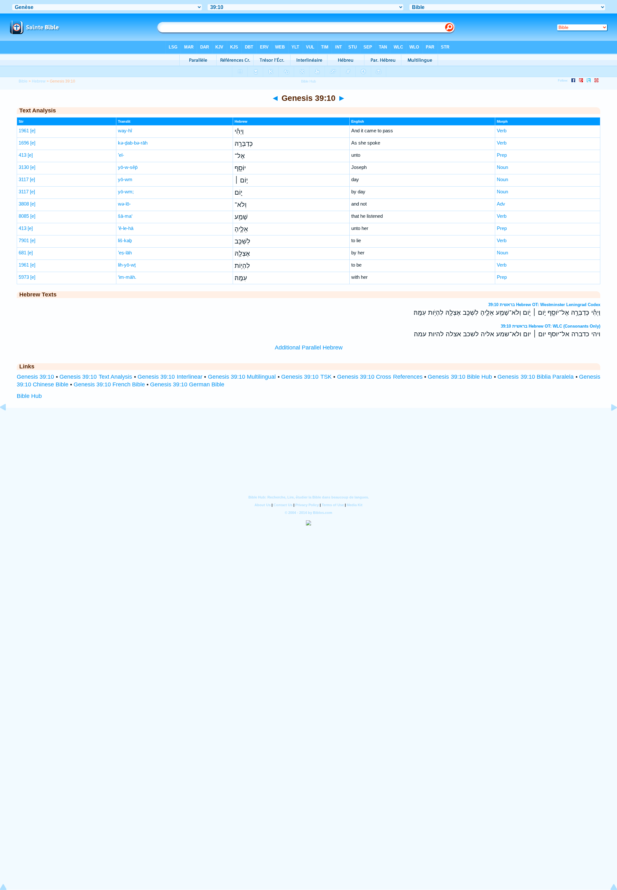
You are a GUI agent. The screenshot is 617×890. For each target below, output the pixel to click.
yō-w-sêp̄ (128, 167)
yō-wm (125, 179)
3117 (24, 179)
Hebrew (39, 81)
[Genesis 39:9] (8, 422)
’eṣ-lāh (125, 252)
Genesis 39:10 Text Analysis (95, 377)
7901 (24, 240)
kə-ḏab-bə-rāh (133, 142)
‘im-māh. (127, 277)
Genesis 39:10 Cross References (380, 377)
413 (22, 155)
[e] (32, 130)
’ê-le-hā (125, 228)
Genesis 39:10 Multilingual (242, 377)
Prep (502, 155)
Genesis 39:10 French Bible (109, 384)
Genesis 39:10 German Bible (187, 384)
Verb (501, 130)
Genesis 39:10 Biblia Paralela (535, 377)
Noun (502, 167)
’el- (121, 155)
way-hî (125, 130)
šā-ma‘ (125, 216)
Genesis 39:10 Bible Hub (460, 377)
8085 (24, 216)
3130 (24, 167)
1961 (24, 130)
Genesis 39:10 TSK (306, 377)
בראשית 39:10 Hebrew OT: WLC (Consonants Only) (550, 326)
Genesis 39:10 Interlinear (170, 377)
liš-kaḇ (125, 240)
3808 (24, 204)
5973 (24, 277)
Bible (23, 81)
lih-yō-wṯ (127, 265)
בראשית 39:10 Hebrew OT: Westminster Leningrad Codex (544, 304)
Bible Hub (29, 396)
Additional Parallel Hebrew (309, 347)
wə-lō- (124, 204)
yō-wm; (126, 191)
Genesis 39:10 (35, 377)
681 (22, 252)
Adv (501, 204)
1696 (24, 142)
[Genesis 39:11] (609, 422)
